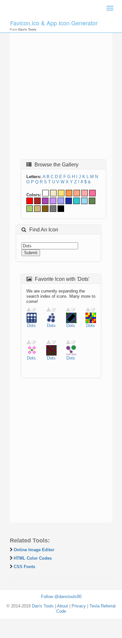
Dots (31, 325)
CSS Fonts (24, 566)
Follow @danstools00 (61, 596)
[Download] (29, 309)
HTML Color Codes (33, 558)
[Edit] (34, 309)
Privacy (79, 606)
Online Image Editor (34, 549)
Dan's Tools (43, 606)
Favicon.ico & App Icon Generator (54, 23)
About (62, 606)
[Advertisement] (61, 92)
